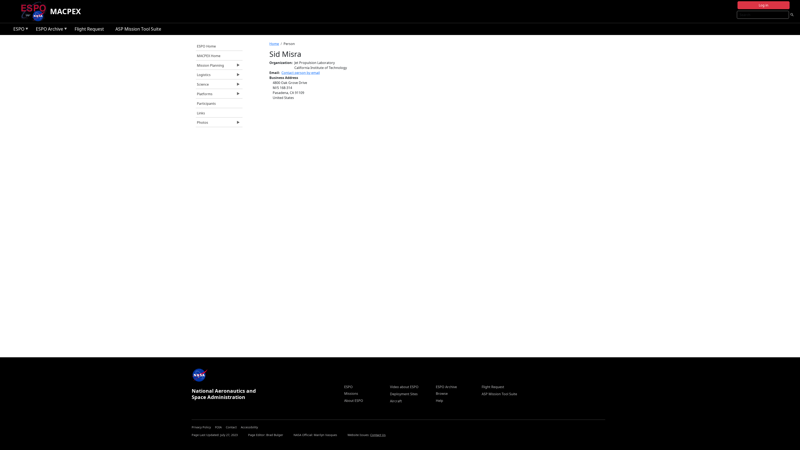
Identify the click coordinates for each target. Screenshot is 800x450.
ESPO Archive (48, 29)
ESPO (17, 29)
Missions (351, 393)
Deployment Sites (404, 394)
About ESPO (353, 400)
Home (274, 43)
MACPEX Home (208, 56)
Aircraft (396, 401)
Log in (763, 5)
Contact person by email (300, 72)
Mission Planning (210, 66)
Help (439, 400)
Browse (442, 393)
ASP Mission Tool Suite (138, 29)
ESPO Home (206, 46)
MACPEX (65, 11)
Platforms (204, 95)
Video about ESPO (404, 387)
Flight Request (89, 29)
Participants (206, 103)
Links (201, 113)
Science (202, 85)
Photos (202, 123)
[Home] (35, 11)
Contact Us (378, 435)
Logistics (203, 75)
